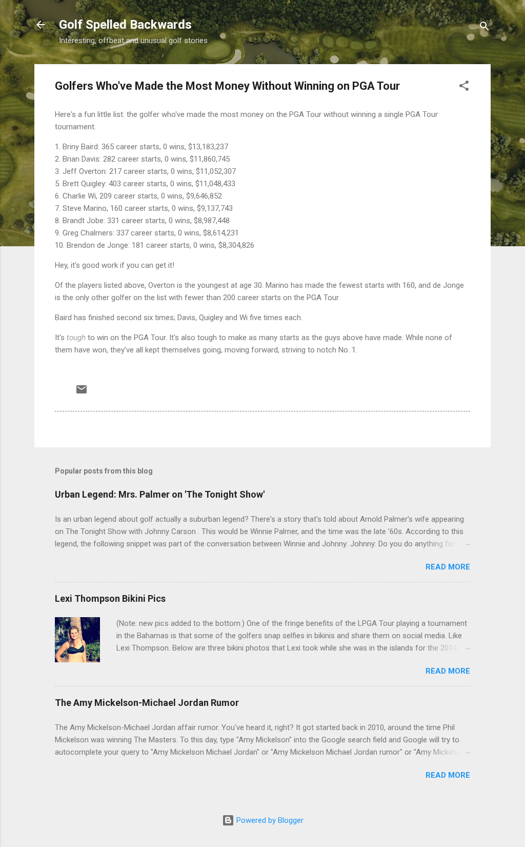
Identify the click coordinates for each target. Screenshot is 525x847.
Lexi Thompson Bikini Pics (110, 598)
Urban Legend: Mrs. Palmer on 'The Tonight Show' (160, 494)
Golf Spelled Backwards (125, 24)
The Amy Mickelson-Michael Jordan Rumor (147, 702)
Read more (448, 567)
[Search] (484, 28)
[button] (464, 87)
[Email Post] (81, 393)
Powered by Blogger (269, 820)
